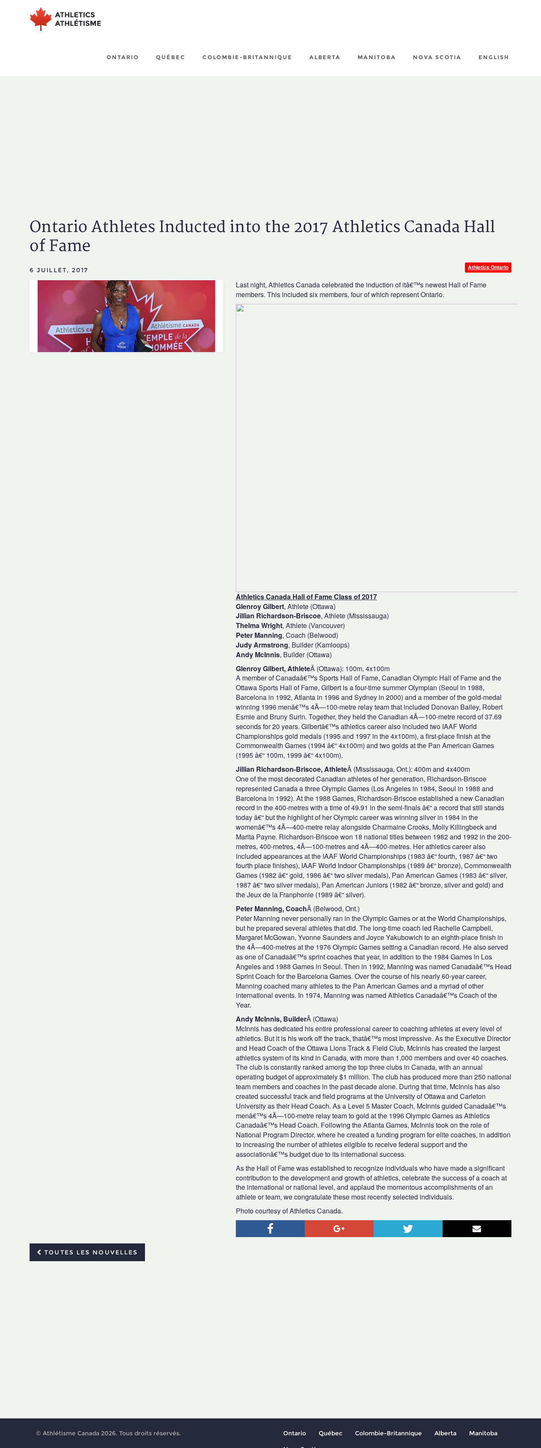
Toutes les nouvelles (90, 1252)
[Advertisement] (270, 139)
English (493, 57)
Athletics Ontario (488, 267)
